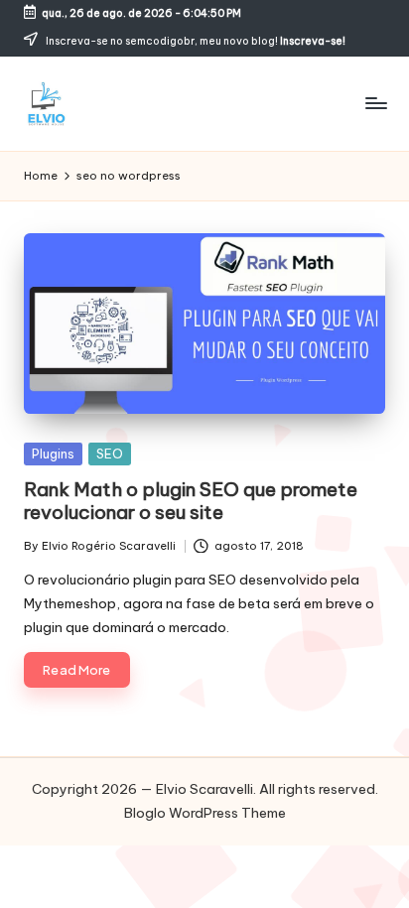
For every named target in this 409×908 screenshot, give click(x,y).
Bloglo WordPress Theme (205, 813)
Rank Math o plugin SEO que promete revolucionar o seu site (190, 500)
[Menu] (375, 103)
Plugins (53, 453)
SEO (109, 453)
